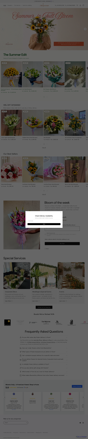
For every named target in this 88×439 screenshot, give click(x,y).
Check (44, 224)
